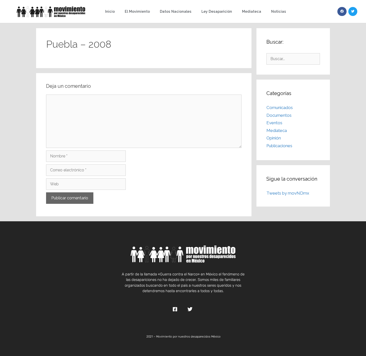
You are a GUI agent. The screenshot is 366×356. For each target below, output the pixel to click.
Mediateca (251, 11)
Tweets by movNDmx (287, 193)
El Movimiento (137, 11)
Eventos (274, 122)
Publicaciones (279, 145)
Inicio (110, 11)
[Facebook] (341, 11)
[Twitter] (352, 11)
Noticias (278, 11)
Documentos (279, 115)
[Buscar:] (293, 58)
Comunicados (279, 107)
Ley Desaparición (216, 11)
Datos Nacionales (175, 11)
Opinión (273, 137)
